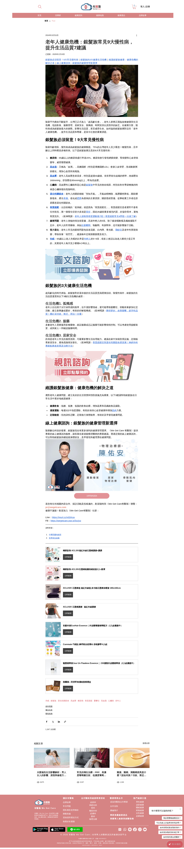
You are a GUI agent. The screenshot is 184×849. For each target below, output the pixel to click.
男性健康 (140, 802)
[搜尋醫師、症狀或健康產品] (39, 6)
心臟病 (111, 701)
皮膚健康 (140, 816)
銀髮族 (53, 701)
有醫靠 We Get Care (45, 808)
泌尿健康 (140, 805)
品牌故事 (67, 802)
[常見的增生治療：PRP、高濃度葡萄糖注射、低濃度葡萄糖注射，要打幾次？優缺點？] (92, 758)
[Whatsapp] (125, 829)
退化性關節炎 (63, 701)
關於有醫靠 (68, 798)
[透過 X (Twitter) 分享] (53, 721)
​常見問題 (67, 806)
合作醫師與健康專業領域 (93, 798)
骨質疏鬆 (88, 701)
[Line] (130, 829)
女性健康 (140, 813)
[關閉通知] (180, 809)
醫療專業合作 (116, 798)
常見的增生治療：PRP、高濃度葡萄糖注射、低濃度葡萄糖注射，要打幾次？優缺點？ (91, 774)
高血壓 (73, 701)
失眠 (47, 701)
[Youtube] (145, 829)
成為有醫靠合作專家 (119, 802)
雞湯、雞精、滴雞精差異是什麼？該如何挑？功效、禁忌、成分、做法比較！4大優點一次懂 (131, 774)
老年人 (118, 701)
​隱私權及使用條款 (71, 810)
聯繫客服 (67, 814)
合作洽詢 (114, 806)
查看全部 (146, 743)
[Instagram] (140, 829)
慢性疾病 (48, 714)
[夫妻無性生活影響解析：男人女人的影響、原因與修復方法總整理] (52, 758)
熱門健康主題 (139, 798)
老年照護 (48, 706)
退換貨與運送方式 (71, 817)
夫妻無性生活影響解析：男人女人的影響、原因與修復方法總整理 (51, 774)
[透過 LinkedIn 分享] (59, 721)
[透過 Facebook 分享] (46, 721)
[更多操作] (136, 35)
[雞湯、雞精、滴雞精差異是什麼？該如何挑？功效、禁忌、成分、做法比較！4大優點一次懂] (132, 758)
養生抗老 (48, 710)
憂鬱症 (97, 701)
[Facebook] (135, 829)
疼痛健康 (140, 810)
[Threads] (120, 829)
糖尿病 (80, 701)
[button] (134, 7)
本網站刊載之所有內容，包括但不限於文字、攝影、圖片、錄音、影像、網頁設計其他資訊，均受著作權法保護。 (93, 843)
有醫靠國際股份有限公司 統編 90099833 (92, 838)
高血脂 (104, 701)
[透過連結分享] (65, 721)
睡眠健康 (140, 807)
